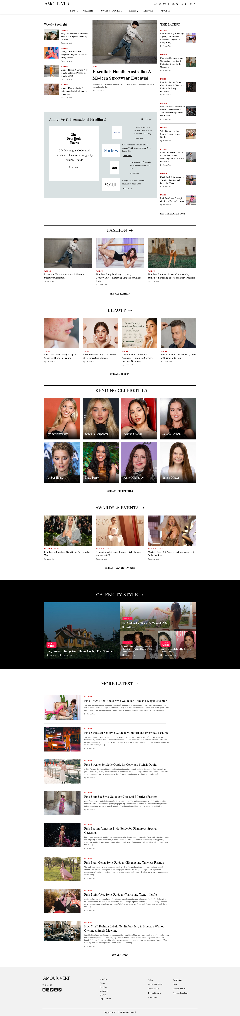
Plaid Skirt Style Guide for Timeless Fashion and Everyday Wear (172, 179)
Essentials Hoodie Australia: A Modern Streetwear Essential (121, 74)
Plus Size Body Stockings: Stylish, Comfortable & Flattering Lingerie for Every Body (172, 38)
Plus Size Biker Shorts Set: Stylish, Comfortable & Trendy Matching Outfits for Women (172, 111)
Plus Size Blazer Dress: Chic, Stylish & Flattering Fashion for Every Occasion (172, 87)
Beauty (103, 994)
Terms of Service (154, 993)
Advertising (177, 979)
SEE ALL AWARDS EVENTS (120, 568)
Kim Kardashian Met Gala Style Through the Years (67, 553)
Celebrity (88, 11)
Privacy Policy (153, 988)
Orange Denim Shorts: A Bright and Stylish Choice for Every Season (74, 90)
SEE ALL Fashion (120, 293)
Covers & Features (110, 11)
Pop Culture (105, 998)
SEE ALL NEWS (120, 955)
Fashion (132, 11)
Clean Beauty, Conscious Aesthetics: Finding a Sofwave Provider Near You (137, 358)
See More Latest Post (172, 213)
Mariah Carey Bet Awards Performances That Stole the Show (171, 553)
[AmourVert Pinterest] (177, 4)
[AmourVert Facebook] (169, 4)
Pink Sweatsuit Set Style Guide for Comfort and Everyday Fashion (126, 732)
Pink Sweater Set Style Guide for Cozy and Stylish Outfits (120, 764)
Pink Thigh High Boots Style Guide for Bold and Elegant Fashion (125, 700)
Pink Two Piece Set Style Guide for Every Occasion (172, 200)
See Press (146, 119)
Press (175, 984)
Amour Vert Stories (155, 984)
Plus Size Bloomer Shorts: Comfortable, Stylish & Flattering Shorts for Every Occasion (172, 62)
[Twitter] (52, 989)
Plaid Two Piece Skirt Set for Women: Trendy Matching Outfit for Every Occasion (172, 157)
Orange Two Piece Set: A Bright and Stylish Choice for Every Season (74, 54)
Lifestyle (148, 11)
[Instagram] (48, 989)
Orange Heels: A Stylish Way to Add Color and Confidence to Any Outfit (74, 72)
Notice (150, 979)
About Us (165, 11)
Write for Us (153, 997)
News (72, 11)
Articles (103, 979)
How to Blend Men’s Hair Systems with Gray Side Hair (178, 356)
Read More (74, 167)
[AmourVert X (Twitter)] (195, 4)
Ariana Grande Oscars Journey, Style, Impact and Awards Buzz (118, 553)
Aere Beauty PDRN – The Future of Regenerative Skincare (99, 356)
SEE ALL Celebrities (120, 491)
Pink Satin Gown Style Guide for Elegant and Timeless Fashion (124, 862)
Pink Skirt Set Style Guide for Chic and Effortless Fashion (121, 796)
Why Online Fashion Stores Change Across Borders (170, 133)
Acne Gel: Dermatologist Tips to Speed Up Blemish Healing (60, 356)
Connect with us (179, 988)
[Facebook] (44, 989)
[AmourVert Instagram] (160, 4)
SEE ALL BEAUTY (120, 373)
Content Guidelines (180, 993)
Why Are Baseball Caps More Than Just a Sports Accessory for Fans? (74, 36)
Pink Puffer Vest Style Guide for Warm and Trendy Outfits (121, 894)
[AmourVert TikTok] (186, 4)
